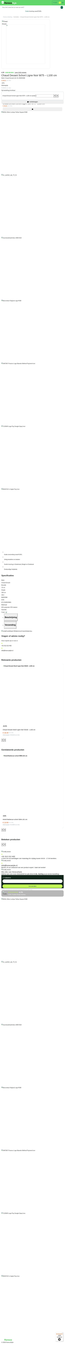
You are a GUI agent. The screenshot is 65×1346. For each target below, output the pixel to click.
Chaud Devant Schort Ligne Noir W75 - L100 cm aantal (18, 95)
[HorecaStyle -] (9, 2)
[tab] (11, 617)
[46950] (32, 109)
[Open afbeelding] (25, 44)
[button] (56, 3)
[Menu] (62, 1333)
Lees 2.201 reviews (20, 72)
